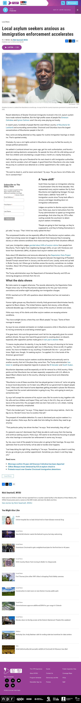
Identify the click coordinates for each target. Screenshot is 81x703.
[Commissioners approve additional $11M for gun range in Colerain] (8, 606)
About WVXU (34, 673)
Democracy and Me (52, 677)
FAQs (64, 677)
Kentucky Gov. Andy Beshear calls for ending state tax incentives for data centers (44, 634)
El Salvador (54, 365)
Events (48, 669)
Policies (48, 682)
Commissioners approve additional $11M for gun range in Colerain (39, 605)
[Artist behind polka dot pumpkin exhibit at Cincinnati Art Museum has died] (8, 649)
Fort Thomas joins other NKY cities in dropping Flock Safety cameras (40, 576)
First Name (8, 205)
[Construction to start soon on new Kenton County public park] (8, 591)
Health (18, 516)
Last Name (7, 211)
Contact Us (49, 673)
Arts (17, 646)
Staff (64, 682)
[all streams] (78, 10)
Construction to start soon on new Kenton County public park (37, 591)
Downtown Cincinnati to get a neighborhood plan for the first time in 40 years (42, 547)
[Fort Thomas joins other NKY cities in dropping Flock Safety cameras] (8, 577)
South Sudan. (68, 365)
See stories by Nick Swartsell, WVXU (17, 503)
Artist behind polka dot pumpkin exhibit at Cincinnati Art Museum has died (41, 649)
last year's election (51, 339)
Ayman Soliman (23, 120)
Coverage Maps (67, 673)
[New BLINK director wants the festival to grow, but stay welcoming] (8, 534)
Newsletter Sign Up (35, 682)
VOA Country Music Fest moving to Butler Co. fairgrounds (36, 562)
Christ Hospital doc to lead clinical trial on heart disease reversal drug (40, 519)
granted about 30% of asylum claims (43, 245)
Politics (18, 631)
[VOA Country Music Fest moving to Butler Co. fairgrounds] (8, 562)
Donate (73, 3)
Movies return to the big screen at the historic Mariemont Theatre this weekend (43, 620)
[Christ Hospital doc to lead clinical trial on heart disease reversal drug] (8, 520)
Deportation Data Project (61, 255)
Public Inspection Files (69, 669)
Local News (6, 22)
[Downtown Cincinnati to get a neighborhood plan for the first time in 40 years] (8, 548)
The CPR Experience (36, 669)
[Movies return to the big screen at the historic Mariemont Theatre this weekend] (8, 620)
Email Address (9, 197)
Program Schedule (35, 677)
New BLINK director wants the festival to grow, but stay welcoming (39, 534)
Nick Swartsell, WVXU (20, 40)
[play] (5, 10)
